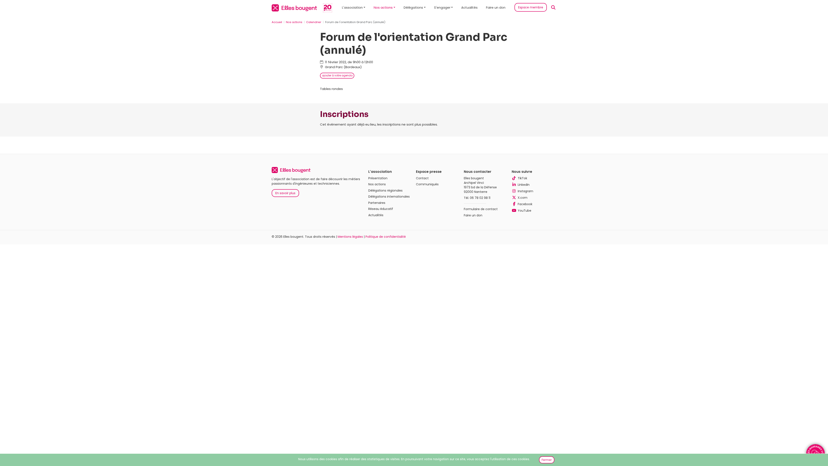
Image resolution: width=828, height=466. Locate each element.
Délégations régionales (385, 190)
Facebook (525, 204)
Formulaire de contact (481, 209)
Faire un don (495, 7)
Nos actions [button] (383, 7)
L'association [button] (352, 7)
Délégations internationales (389, 196)
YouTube (524, 210)
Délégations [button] (413, 7)
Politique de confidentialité (385, 237)
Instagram (525, 191)
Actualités (469, 7)
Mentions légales (350, 237)
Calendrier (313, 22)
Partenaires (376, 203)
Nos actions (294, 22)
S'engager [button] (442, 7)
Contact (422, 178)
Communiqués (427, 184)
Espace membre (530, 7)
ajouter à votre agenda (337, 75)
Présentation (377, 178)
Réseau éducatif (380, 209)
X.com (522, 197)
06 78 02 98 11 (480, 198)
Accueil (277, 22)
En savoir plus (285, 193)
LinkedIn (524, 185)
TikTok (522, 178)
